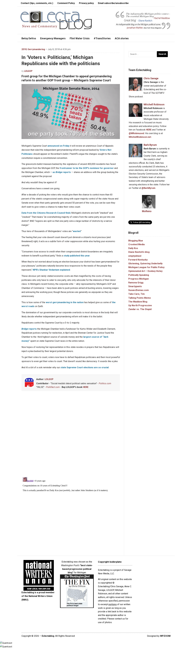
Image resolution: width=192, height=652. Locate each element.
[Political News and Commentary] (56, 20)
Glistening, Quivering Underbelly (145, 263)
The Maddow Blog (137, 301)
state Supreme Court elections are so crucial (84, 367)
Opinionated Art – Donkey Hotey (145, 271)
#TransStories (102, 38)
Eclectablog (48, 636)
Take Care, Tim (136, 294)
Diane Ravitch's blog (139, 252)
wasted (77, 231)
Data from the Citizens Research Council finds (46, 213)
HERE (85, 387)
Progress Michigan (138, 278)
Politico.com (105, 383)
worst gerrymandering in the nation (64, 302)
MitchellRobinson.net (140, 137)
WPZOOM (165, 636)
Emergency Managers (52, 38)
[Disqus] (71, 435)
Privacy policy (86, 3)
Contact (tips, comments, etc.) (37, 3)
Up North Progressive (140, 305)
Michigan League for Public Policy (146, 267)
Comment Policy (66, 3)
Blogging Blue (135, 240)
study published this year (77, 255)
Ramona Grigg (135, 282)
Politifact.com (53, 387)
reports (29, 329)
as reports (62, 172)
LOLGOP (28, 71)
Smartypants (135, 286)
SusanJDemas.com (138, 290)
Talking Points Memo (139, 298)
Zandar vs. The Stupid (140, 309)
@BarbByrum (148, 188)
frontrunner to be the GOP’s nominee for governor (86, 168)
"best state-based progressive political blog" (77, 569)
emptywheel (134, 256)
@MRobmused (136, 133)
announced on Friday (58, 145)
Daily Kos (133, 248)
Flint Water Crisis (80, 38)
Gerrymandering (36, 49)
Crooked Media (136, 244)
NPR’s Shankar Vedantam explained (51, 269)
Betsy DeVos (29, 38)
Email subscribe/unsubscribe (113, 3)
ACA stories (122, 38)
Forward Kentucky (138, 259)
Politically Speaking (138, 275)
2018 (24, 49)
